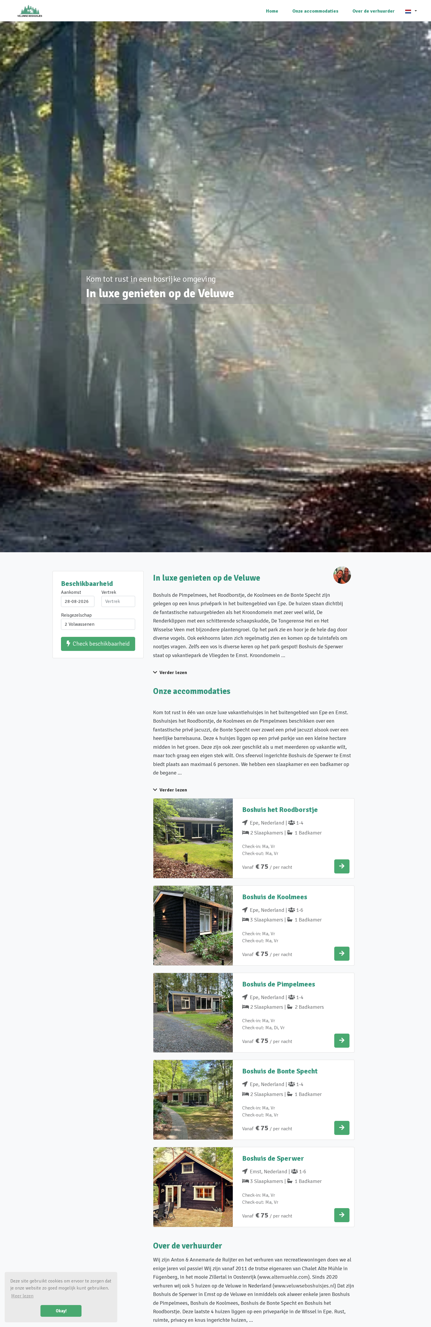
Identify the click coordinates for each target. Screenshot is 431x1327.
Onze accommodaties (315, 11)
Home (272, 11)
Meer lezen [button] (22, 1296)
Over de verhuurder (373, 11)
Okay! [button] (61, 1311)
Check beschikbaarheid (101, 643)
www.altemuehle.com (283, 1277)
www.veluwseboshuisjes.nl (304, 1285)
